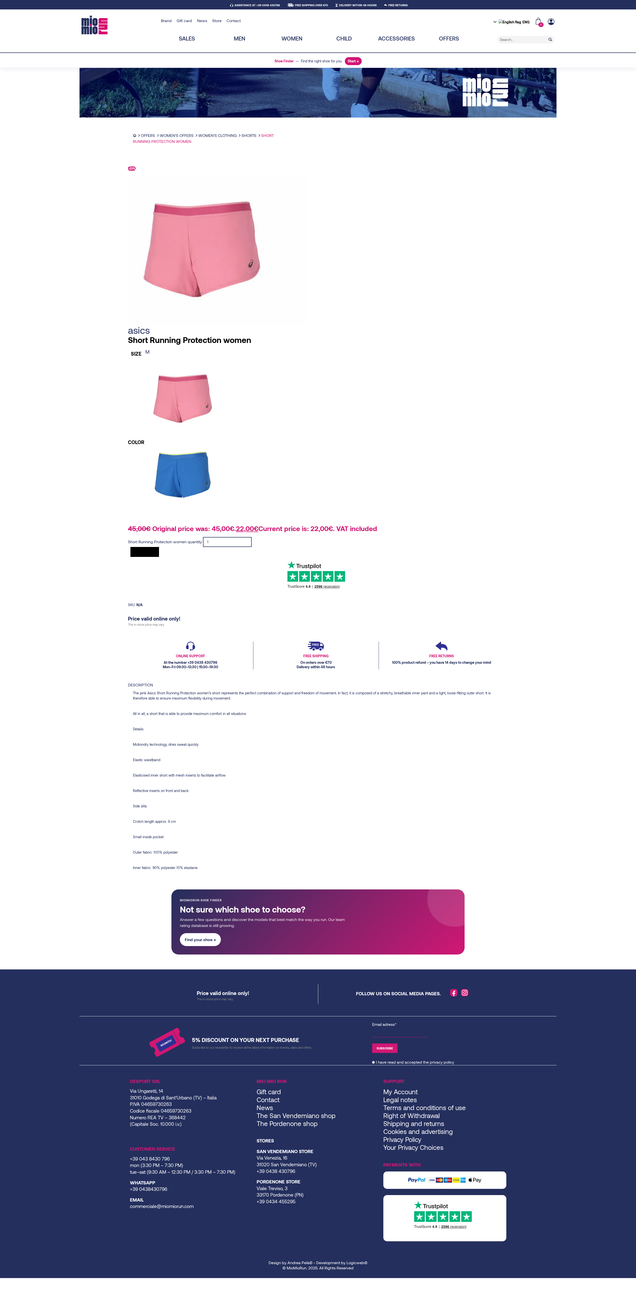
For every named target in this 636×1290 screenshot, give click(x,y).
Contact (234, 20)
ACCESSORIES (396, 38)
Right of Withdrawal (411, 1115)
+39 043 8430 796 (150, 1159)
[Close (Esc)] (13, 1282)
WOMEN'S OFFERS (177, 135)
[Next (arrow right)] (5, 1288)
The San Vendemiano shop (296, 1115)
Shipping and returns (413, 1123)
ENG (525, 22)
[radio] (182, 351)
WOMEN (291, 38)
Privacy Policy (402, 1139)
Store (217, 20)
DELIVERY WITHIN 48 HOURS (358, 5)
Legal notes (400, 1099)
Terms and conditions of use (424, 1107)
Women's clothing (217, 135)
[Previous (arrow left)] (1, 1288)
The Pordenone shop (287, 1123)
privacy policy (442, 1062)
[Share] (9, 1282)
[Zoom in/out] (1, 1282)
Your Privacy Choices (413, 1147)
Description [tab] (140, 684)
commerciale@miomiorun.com (162, 1206)
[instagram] (465, 993)
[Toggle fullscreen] (5, 1282)
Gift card (184, 20)
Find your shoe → (200, 939)
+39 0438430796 (148, 1189)
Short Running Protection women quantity (165, 541)
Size (136, 354)
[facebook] (454, 993)
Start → (353, 61)
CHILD (344, 38)
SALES (187, 38)
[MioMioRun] (119, 25)
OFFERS (449, 38)
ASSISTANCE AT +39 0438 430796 (257, 5)
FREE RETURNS (398, 5)
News (202, 20)
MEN (239, 38)
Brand (166, 20)
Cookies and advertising (418, 1131)
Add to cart (145, 551)
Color (136, 442)
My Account (400, 1091)
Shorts (248, 135)
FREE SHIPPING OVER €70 (311, 5)
